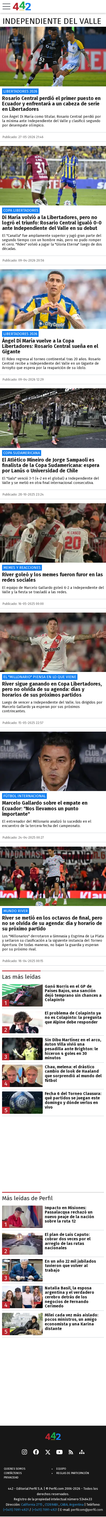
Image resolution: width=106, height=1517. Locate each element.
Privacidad (11, 1477)
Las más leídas (21, 976)
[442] (53, 1436)
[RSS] (71, 1452)
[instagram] (24, 1452)
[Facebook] (36, 1452)
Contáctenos (13, 1473)
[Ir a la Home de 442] (22, 8)
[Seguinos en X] (47, 1452)
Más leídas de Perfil (27, 1198)
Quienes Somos (14, 1468)
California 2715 (32, 1504)
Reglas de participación (72, 1473)
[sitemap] (81, 1452)
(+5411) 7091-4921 (16, 1510)
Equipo (61, 1468)
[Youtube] (59, 1452)
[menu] (6, 6)
